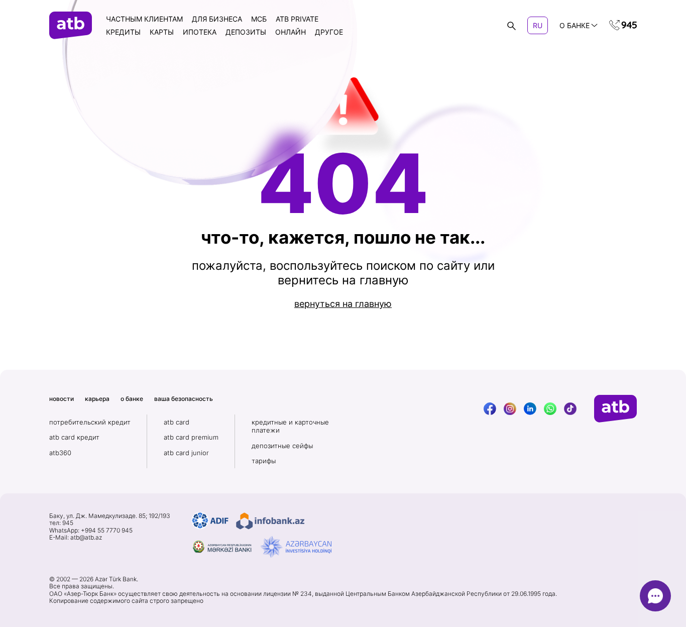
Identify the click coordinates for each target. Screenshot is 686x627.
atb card (176, 422)
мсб (259, 19)
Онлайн (290, 32)
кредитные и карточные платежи (290, 426)
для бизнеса (217, 19)
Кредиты (123, 32)
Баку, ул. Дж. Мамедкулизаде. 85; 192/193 (109, 515)
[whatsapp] (550, 408)
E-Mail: (75, 537)
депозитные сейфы (282, 446)
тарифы (264, 461)
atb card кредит (74, 437)
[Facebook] (490, 408)
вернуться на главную (343, 303)
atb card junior (186, 453)
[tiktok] (570, 408)
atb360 (60, 453)
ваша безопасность (183, 398)
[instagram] (510, 408)
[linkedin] (530, 408)
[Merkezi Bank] (222, 547)
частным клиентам (144, 19)
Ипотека (199, 32)
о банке (132, 398)
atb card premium (191, 437)
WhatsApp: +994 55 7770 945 (91, 530)
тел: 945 (61, 523)
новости (61, 398)
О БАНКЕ (574, 25)
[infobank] (270, 521)
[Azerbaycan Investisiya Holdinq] (296, 547)
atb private (297, 19)
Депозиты (245, 32)
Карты (162, 32)
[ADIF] (210, 521)
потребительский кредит (90, 422)
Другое (329, 32)
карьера (97, 398)
